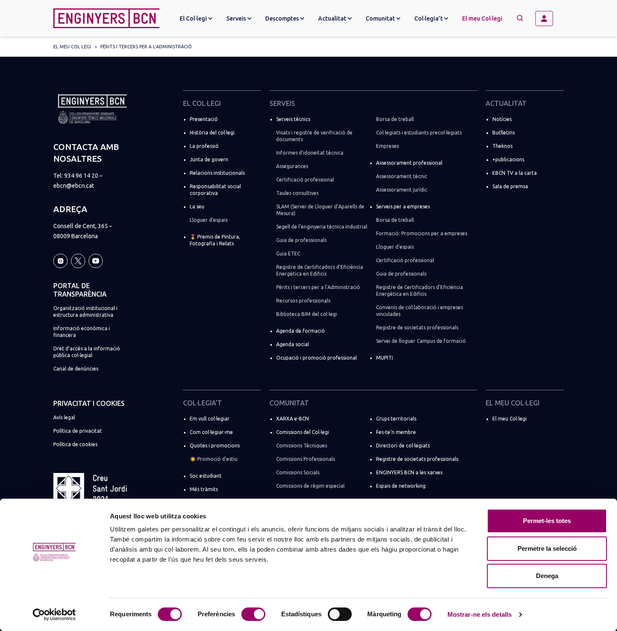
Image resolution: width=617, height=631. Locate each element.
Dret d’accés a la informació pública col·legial (86, 352)
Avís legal (64, 417)
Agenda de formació (300, 331)
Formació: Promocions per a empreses (421, 233)
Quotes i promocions (215, 445)
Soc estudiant (206, 476)
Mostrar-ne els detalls (479, 614)
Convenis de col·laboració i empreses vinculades (419, 311)
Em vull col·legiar (210, 418)
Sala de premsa (510, 186)
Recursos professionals (303, 300)
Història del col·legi (212, 132)
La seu (197, 206)
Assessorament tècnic (401, 176)
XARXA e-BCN (292, 418)
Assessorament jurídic (401, 189)
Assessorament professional (409, 163)
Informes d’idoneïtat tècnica (309, 152)
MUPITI (384, 357)
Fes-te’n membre (396, 432)
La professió (204, 146)
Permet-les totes (547, 520)
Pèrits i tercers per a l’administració (146, 46)
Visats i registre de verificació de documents (314, 136)
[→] (547, 18)
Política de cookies (75, 444)
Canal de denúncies (75, 368)
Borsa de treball (395, 119)
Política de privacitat (77, 431)
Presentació (204, 119)
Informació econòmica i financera (81, 332)
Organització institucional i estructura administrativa (85, 311)
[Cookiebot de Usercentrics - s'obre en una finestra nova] (54, 614)
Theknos (502, 146)
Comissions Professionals (305, 459)
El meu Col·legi (482, 18)
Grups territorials (396, 418)
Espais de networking (401, 486)
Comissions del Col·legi (302, 432)
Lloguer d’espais (208, 220)
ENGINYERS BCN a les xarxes (409, 472)
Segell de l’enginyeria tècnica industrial (321, 226)
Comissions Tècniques (301, 445)
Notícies (502, 119)
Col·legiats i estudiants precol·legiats (419, 132)
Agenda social (292, 344)
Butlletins (503, 132)
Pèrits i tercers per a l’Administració (318, 287)
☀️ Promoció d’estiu (214, 459)
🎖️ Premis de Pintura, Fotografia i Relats (215, 240)
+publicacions (508, 159)
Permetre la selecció (547, 548)
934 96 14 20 (81, 175)
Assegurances (292, 166)
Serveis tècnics (293, 119)
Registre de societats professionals (417, 327)
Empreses (387, 146)
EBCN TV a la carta (514, 173)
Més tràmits (204, 489)
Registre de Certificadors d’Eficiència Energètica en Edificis (319, 270)
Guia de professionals (301, 240)
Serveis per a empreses (403, 206)
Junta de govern (209, 159)
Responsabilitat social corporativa (215, 190)
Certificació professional (305, 179)
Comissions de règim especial (310, 486)
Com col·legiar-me (211, 432)
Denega (547, 575)
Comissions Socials (297, 472)
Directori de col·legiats (403, 445)
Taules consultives (297, 193)
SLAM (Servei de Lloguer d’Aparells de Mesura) (320, 210)
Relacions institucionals (217, 173)
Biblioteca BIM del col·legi (306, 314)
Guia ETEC (288, 253)
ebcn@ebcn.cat (73, 185)
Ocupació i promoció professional (316, 357)
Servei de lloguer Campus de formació (421, 341)
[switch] (253, 614)
